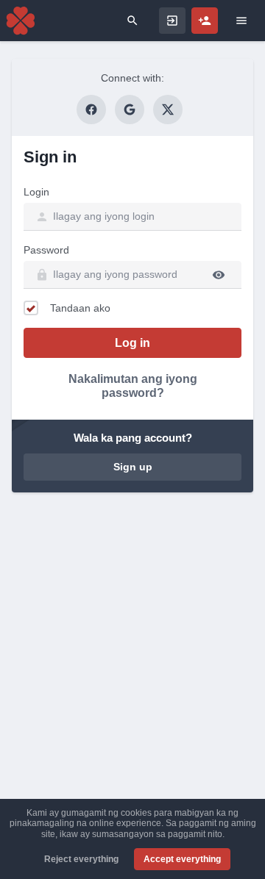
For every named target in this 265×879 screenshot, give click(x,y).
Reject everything (81, 859)
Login (36, 192)
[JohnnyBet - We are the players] (20, 20)
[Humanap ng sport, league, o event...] (132, 20)
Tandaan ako (80, 308)
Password (46, 250)
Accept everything (182, 859)
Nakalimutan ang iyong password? (132, 386)
